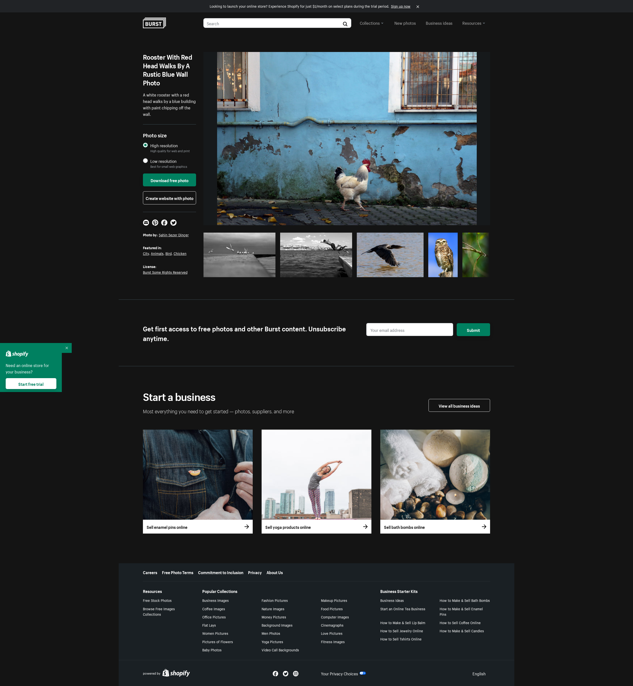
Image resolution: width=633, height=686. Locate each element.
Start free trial (31, 383)
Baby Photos (212, 649)
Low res (260, 272)
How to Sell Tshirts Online (401, 638)
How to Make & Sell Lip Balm (402, 622)
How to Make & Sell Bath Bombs (465, 600)
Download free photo (169, 180)
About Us (275, 572)
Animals (157, 253)
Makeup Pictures (334, 600)
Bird (168, 253)
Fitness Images (333, 641)
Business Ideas (392, 600)
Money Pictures (274, 616)
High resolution (164, 145)
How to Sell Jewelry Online (401, 630)
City (146, 253)
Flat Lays (209, 625)
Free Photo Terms (177, 572)
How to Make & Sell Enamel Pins (461, 611)
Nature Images (273, 608)
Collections (370, 22)
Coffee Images (213, 608)
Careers (150, 572)
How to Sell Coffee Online (460, 622)
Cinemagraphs (332, 625)
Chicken (180, 253)
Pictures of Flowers (217, 641)
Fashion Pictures (275, 600)
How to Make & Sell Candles (462, 630)
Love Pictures (331, 633)
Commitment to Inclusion (220, 572)
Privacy (255, 572)
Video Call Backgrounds (280, 649)
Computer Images (335, 616)
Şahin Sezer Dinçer (174, 234)
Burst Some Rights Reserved (165, 272)
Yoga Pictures (272, 641)
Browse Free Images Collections (159, 611)
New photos (405, 22)
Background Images (277, 625)
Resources (471, 22)
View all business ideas (459, 405)
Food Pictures (332, 608)
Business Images (215, 600)
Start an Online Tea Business (402, 608)
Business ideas (439, 22)
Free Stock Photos (157, 600)
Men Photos (271, 633)
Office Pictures (214, 616)
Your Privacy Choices (339, 673)
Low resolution (163, 161)
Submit (473, 329)
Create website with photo (169, 198)
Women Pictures (215, 633)
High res (241, 272)
